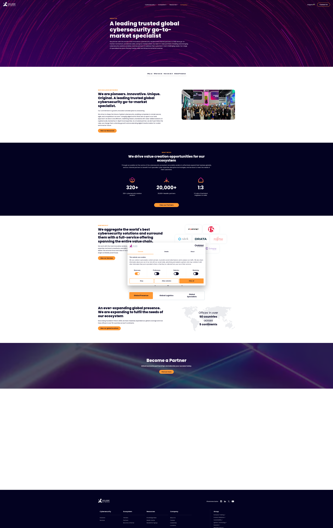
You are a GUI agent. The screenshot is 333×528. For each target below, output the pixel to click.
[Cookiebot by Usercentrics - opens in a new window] (196, 246)
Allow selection (166, 281)
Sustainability (218, 520)
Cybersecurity (105, 511)
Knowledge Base (151, 518)
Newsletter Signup (152, 523)
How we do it (168, 74)
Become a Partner (128, 523)
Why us (149, 74)
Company (174, 511)
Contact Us (324, 5)
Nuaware (216, 525)
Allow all (191, 281)
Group (216, 511)
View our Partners (166, 205)
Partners (125, 520)
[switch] (156, 273)
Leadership (173, 523)
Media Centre (151, 520)
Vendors (125, 518)
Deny (141, 281)
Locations (173, 525)
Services (102, 520)
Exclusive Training (219, 515)
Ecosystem (127, 511)
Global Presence (180, 74)
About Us (173, 518)
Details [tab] (166, 251)
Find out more (166, 372)
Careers (172, 520)
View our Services (106, 258)
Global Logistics (166, 295)
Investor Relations (219, 517)
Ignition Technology (220, 522)
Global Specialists (192, 295)
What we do (158, 74)
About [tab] (192, 251)
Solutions (102, 518)
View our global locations (109, 328)
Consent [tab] (140, 251)
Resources (151, 511)
